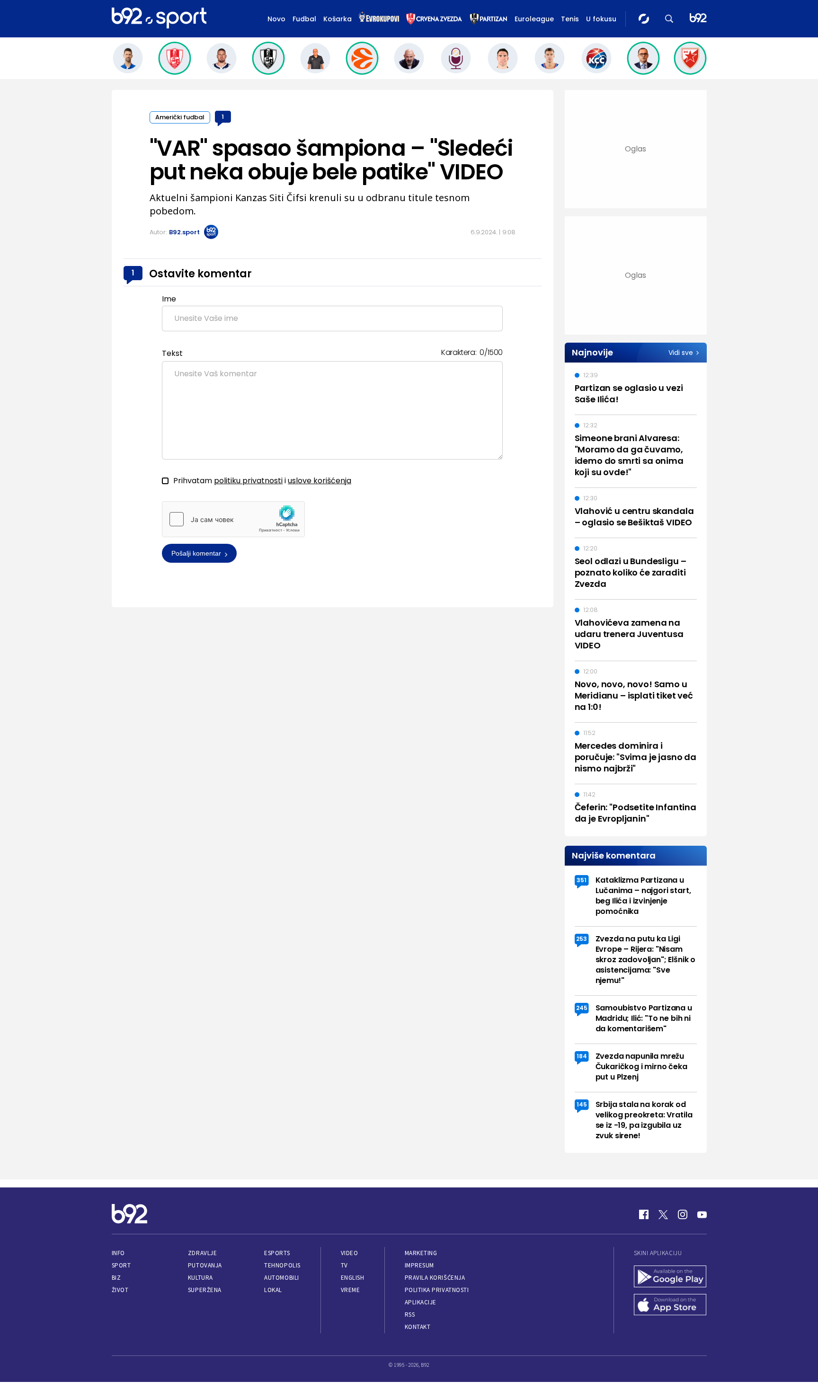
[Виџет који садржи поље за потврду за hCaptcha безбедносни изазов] (233, 519)
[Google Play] (670, 1277)
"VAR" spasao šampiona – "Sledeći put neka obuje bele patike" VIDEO (331, 160)
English (353, 1278)
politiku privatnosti (248, 480)
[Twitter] (663, 1214)
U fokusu (601, 19)
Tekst (172, 353)
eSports (277, 1253)
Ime (169, 298)
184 (582, 1056)
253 (581, 939)
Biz (116, 1278)
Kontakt (418, 1327)
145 (582, 1104)
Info (118, 1253)
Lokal (273, 1290)
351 (582, 880)
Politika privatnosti (437, 1290)
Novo (276, 19)
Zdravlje (202, 1253)
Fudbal (304, 19)
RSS (410, 1314)
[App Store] (670, 1306)
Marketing (421, 1253)
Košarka (337, 19)
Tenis (570, 19)
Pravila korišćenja (435, 1278)
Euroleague (534, 19)
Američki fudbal (179, 117)
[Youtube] (702, 1214)
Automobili (281, 1278)
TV (344, 1265)
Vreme (350, 1290)
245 (581, 1008)
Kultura (200, 1278)
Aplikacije (420, 1302)
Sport (121, 1265)
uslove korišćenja (319, 480)
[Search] (669, 19)
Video (349, 1253)
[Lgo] (698, 18)
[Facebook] (644, 1214)
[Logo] (159, 18)
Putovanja (205, 1265)
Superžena (205, 1290)
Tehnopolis (282, 1265)
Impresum (419, 1265)
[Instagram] (682, 1214)
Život (120, 1290)
